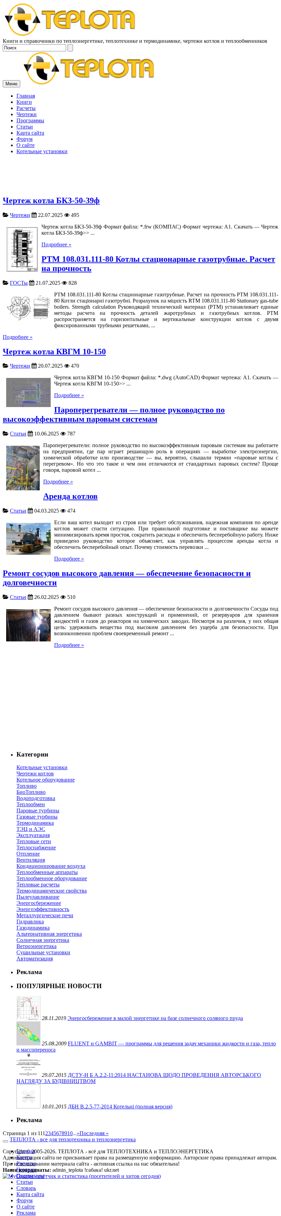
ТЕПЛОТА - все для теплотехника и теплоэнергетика (73, 1139)
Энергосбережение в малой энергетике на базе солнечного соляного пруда (155, 1018)
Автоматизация (34, 958)
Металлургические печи (44, 915)
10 (70, 1133)
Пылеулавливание (37, 897)
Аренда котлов (70, 496)
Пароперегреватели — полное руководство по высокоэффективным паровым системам (114, 414)
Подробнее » (56, 244)
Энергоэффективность (42, 909)
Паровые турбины (37, 810)
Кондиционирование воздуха (50, 866)
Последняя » (94, 1133)
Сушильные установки (43, 952)
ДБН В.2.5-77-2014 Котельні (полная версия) (120, 1106)
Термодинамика (35, 823)
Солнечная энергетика (42, 940)
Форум (24, 1200)
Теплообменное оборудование (51, 878)
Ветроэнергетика (36, 946)
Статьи (18, 434)
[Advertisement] (140, 141)
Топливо (26, 786)
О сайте (25, 1206)
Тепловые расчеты (38, 884)
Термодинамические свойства (51, 891)
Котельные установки (42, 767)
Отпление (28, 854)
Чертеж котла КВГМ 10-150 (54, 351)
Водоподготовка (35, 798)
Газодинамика (33, 928)
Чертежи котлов (35, 773)
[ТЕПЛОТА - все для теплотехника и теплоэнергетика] (70, 35)
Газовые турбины (37, 817)
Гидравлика (30, 921)
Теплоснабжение (36, 847)
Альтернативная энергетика (49, 934)
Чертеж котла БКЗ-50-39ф (51, 200)
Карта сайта (30, 1194)
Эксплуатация (33, 835)
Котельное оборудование (45, 780)
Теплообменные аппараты (47, 872)
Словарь (26, 1188)
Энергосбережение (38, 903)
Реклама (26, 1213)
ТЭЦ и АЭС (30, 829)
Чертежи (20, 215)
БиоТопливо (31, 792)
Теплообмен (30, 804)
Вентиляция (30, 860)
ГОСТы (19, 283)
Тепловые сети (33, 841)
